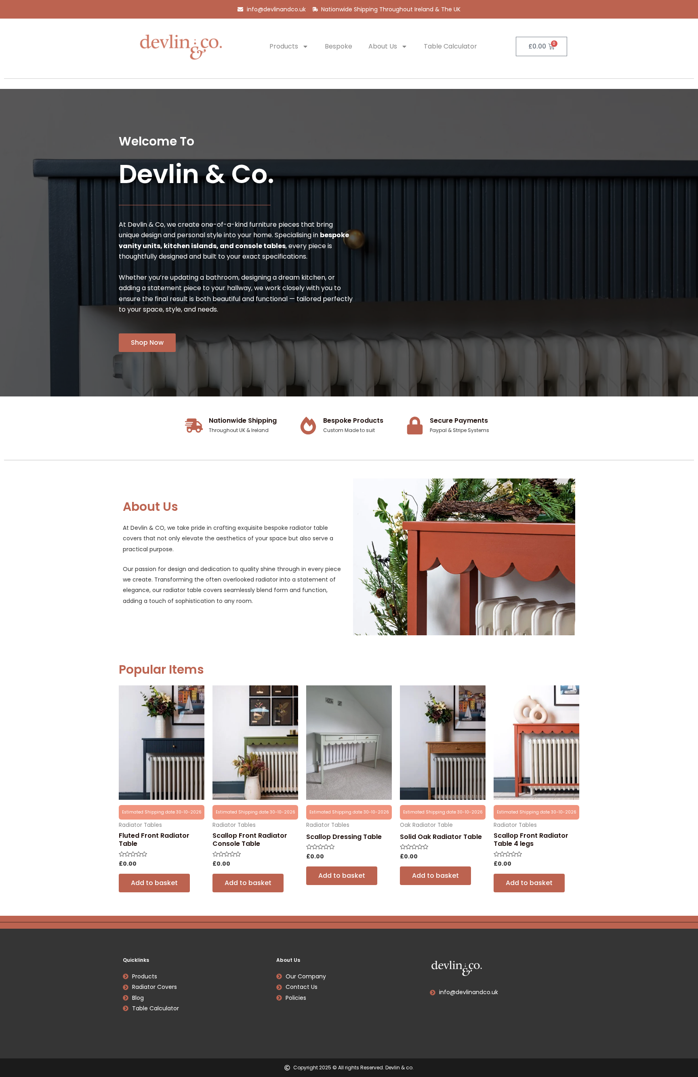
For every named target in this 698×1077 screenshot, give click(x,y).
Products (283, 46)
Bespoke (338, 46)
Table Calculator (450, 46)
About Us (382, 46)
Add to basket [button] (154, 882)
